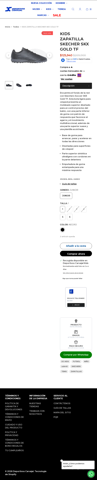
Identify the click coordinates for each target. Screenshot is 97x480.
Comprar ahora (76, 254)
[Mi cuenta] (80, 9)
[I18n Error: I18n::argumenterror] (9, 85)
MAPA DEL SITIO (62, 412)
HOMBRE (60, 3)
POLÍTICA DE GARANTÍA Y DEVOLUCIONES (13, 406)
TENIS (64, 371)
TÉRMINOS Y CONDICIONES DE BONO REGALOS (14, 443)
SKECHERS (76, 366)
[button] (76, 86)
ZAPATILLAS (76, 371)
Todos (16, 27)
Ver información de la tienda (73, 273)
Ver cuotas (66, 79)
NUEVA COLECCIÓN (41, 3)
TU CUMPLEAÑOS (14, 450)
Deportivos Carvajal (23, 471)
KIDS (48, 9)
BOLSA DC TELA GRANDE (75, 298)
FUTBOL (76, 361)
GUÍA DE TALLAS (62, 408)
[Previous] (8, 55)
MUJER (36, 9)
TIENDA (62, 9)
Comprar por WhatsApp (76, 355)
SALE (57, 15)
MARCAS (42, 15)
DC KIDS (65, 361)
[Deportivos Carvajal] (15, 9)
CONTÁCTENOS (62, 403)
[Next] (49, 55)
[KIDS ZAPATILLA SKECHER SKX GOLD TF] (29, 55)
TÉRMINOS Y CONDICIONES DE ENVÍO (14, 417)
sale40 (65, 366)
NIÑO (86, 361)
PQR (56, 417)
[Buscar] (73, 9)
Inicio (7, 27)
